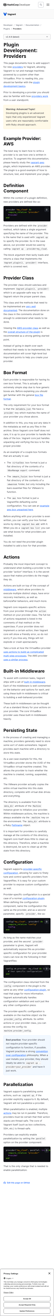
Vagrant (19, 25)
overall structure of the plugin (24, 331)
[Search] (41, 4)
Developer (8, 25)
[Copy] (47, 210)
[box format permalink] (30, 373)
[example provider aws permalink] (49, 139)
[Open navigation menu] (48, 4)
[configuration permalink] (35, 862)
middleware (9, 589)
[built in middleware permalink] (47, 671)
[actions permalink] (22, 557)
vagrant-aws (37, 162)
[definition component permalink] (49, 186)
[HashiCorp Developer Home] (16, 4)
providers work (40, 96)
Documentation (32, 25)
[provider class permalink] (36, 278)
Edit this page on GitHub (18, 1182)
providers (18, 66)
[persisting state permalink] (40, 730)
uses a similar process (15, 659)
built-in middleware (34, 681)
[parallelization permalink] (36, 1085)
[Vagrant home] (9, 14)
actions (7, 1113)
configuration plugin (33, 898)
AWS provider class (27, 328)
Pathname (17, 825)
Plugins (6, 29)
